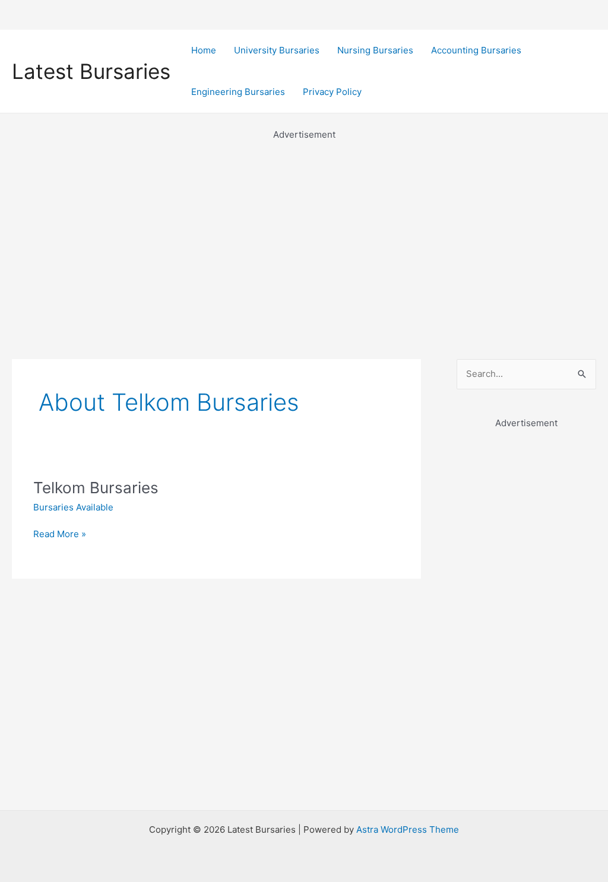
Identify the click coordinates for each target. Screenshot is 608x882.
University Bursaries (276, 50)
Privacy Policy (332, 91)
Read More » (59, 535)
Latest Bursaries (91, 71)
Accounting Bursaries (476, 50)
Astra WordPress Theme (407, 829)
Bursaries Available (73, 507)
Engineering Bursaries (238, 91)
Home (203, 50)
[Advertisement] (304, 225)
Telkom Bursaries (96, 487)
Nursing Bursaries (375, 50)
